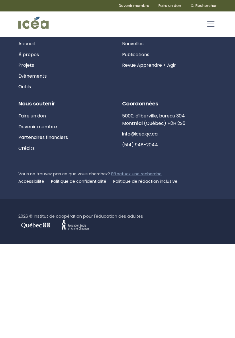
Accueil (26, 43)
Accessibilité (31, 181)
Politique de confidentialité (78, 181)
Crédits (26, 148)
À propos (28, 54)
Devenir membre (134, 5)
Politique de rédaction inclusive (145, 181)
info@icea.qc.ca (140, 134)
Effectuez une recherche (136, 174)
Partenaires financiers (43, 137)
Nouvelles (133, 43)
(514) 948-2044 (140, 145)
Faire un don (169, 5)
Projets (26, 65)
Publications (135, 54)
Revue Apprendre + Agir (149, 65)
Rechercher (206, 5)
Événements (32, 76)
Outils (24, 86)
